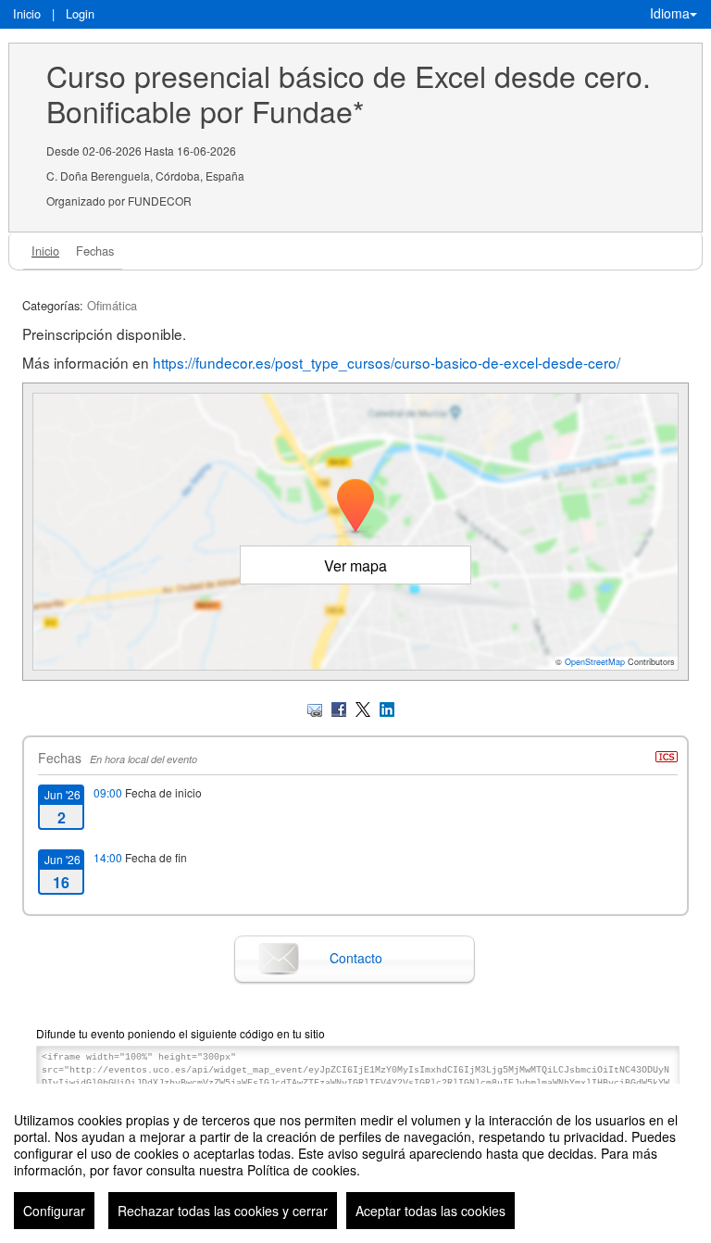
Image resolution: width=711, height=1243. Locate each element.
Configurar (54, 1210)
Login (80, 13)
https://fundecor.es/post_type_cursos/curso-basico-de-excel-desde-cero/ (386, 362)
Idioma (670, 13)
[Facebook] (338, 707)
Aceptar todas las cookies (430, 1210)
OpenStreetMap (595, 662)
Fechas (95, 250)
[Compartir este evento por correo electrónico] (314, 707)
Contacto (356, 957)
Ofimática (112, 305)
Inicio (27, 13)
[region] (355, 1163)
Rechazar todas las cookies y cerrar (223, 1210)
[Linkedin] (387, 707)
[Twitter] (363, 707)
